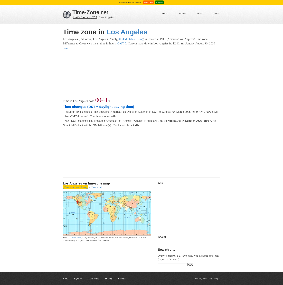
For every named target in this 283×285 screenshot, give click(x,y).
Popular (182, 13)
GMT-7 (121, 43)
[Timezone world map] (75, 187)
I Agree (159, 2)
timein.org (76, 237)
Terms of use (93, 278)
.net (90, 12)
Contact (216, 13)
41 (105, 100)
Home (165, 13)
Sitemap (108, 278)
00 (98, 100)
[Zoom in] (96, 187)
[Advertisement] (141, 74)
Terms (199, 13)
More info (148, 2)
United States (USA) (85, 17)
